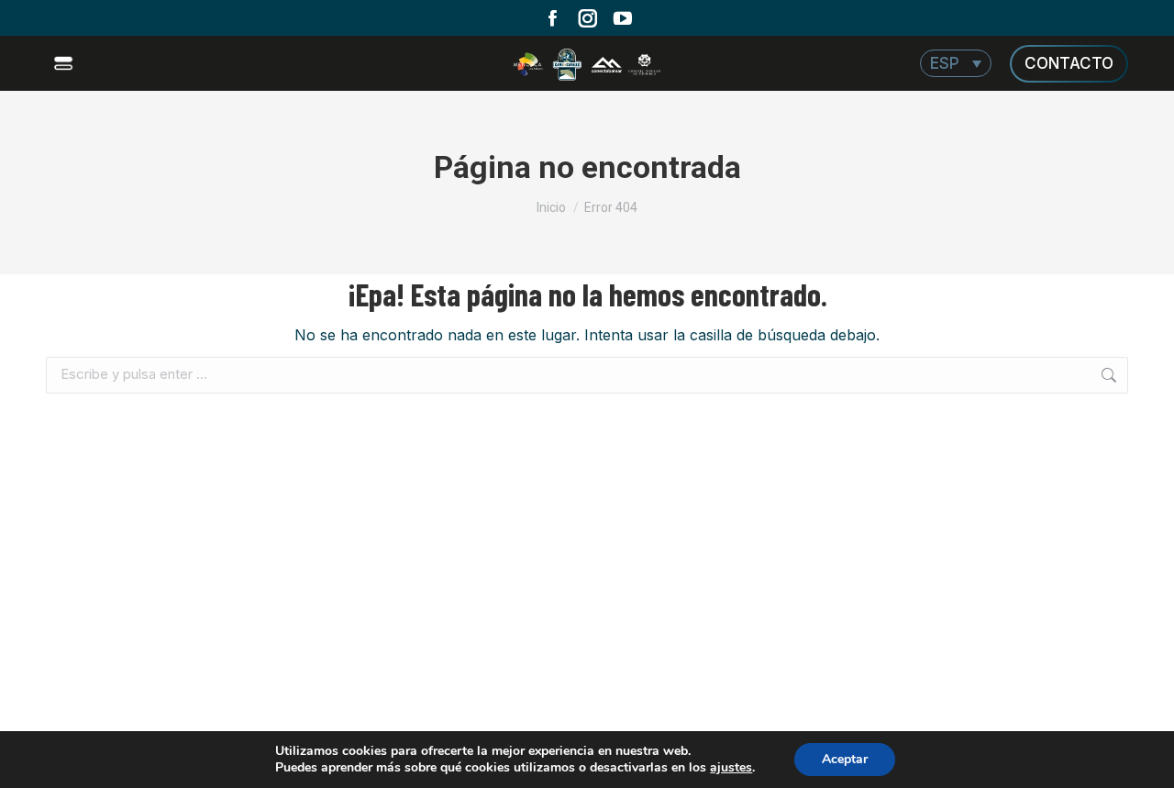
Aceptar (845, 759)
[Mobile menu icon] (65, 63)
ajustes (731, 768)
